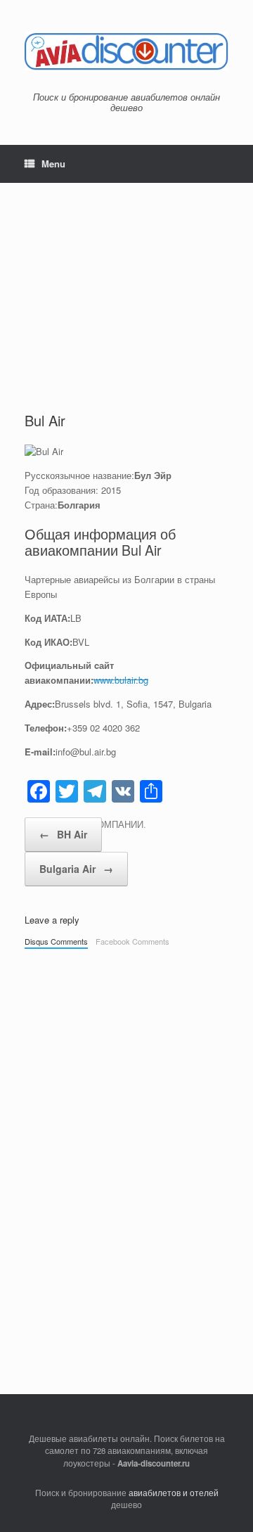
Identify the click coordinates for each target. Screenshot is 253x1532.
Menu (53, 163)
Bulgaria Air (76, 869)
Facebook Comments (132, 941)
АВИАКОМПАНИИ (104, 824)
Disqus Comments (56, 941)
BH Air (63, 834)
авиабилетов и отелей (174, 1492)
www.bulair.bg (120, 680)
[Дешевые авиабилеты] (126, 51)
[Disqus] (126, 1152)
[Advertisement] (126, 284)
